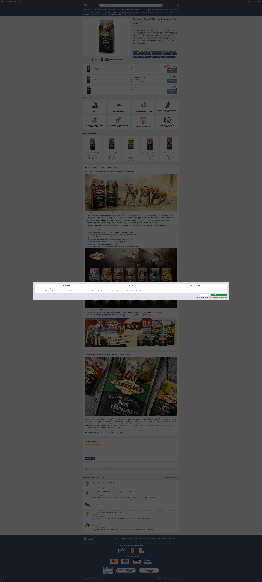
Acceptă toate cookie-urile (219, 295)
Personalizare (205, 295)
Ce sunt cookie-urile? (195, 285)
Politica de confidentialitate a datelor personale (136, 290)
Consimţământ (67, 285)
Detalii (131, 285)
